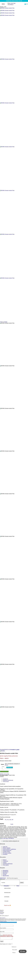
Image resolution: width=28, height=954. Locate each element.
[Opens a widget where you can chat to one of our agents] (23, 951)
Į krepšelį (9, 767)
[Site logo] (14, 4)
